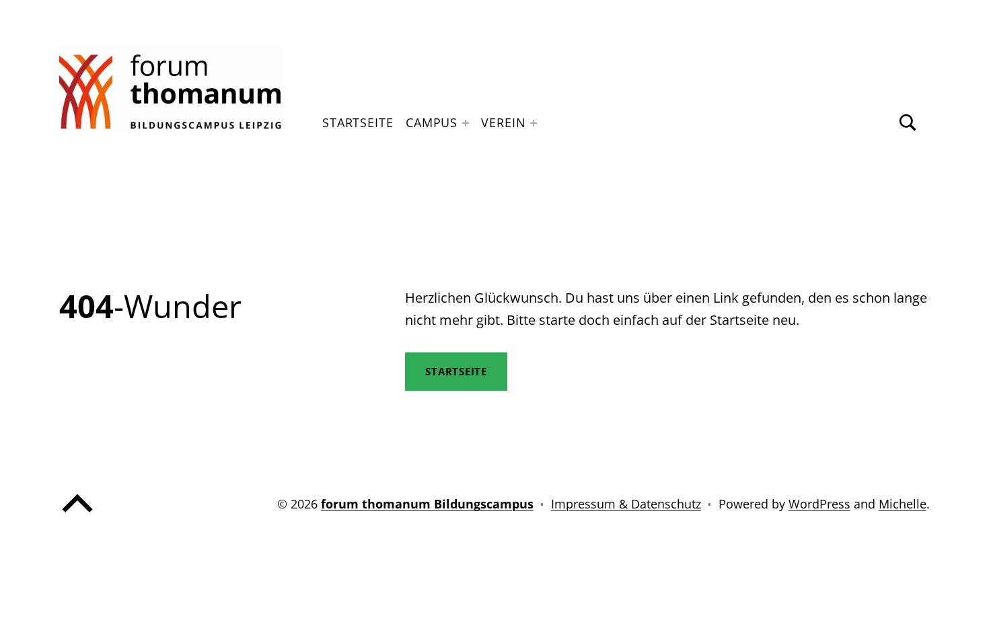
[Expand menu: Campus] (465, 123)
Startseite (358, 122)
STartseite (456, 371)
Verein (503, 122)
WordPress (819, 504)
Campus (431, 122)
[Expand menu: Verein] (533, 123)
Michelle (902, 504)
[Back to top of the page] (77, 515)
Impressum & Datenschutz (626, 504)
